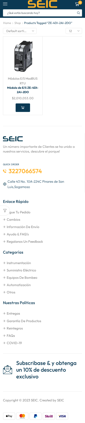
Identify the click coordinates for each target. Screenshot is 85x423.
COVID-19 (14, 343)
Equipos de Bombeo (22, 277)
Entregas (13, 313)
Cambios (13, 219)
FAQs (11, 335)
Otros (11, 292)
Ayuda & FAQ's (18, 234)
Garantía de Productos (24, 321)
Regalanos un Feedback (25, 241)
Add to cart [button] (23, 107)
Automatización (19, 285)
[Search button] (78, 13)
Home (7, 23)
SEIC (34, 400)
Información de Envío (23, 227)
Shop (17, 23)
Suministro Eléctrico (21, 270)
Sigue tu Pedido (18, 212)
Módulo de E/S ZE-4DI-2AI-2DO (22, 90)
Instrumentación (19, 263)
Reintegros (15, 328)
